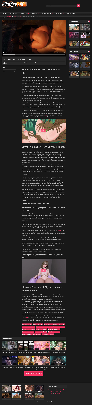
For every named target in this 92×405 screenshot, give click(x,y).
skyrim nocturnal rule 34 (42, 331)
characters (26, 107)
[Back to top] (87, 400)
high (27, 317)
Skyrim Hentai (24, 13)
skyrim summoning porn (49, 334)
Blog (16, 17)
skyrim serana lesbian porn (29, 329)
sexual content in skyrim (59, 324)
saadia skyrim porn (27, 324)
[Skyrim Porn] (14, 4)
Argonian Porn (59, 13)
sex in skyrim (48, 324)
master (59, 230)
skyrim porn (34, 13)
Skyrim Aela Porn (7, 17)
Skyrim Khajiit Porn (71, 13)
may (46, 115)
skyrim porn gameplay (59, 326)
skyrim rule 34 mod (27, 334)
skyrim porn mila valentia (55, 331)
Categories (14, 13)
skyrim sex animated (42, 329)
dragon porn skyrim (38, 324)
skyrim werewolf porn (46, 13)
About (26, 63)
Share (36, 63)
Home (6, 13)
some (35, 82)
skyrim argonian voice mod (29, 326)
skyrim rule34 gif (37, 334)
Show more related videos (34, 373)
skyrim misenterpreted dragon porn (45, 326)
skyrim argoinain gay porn (54, 329)
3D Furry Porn (59, 391)
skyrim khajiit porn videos (28, 331)
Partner (50, 389)
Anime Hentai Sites (57, 389)
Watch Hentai (57, 393)
